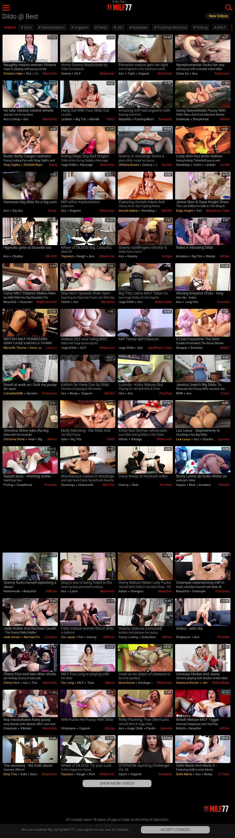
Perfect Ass (96, 774)
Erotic (197, 164)
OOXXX (166, 210)
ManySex (108, 302)
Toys (90, 682)
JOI (119, 27)
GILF (77, 73)
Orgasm (81, 27)
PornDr (224, 485)
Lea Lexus (183, 439)
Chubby (17, 256)
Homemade (12, 591)
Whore (124, 439)
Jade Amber (12, 637)
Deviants (165, 119)
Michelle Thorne (15, 347)
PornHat (223, 302)
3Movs (52, 439)
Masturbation (53, 27)
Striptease (183, 637)
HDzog (110, 728)
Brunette (196, 347)
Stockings (183, 164)
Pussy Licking (129, 637)
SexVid (167, 164)
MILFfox (109, 485)
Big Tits (81, 119)
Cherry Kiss (11, 682)
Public (201, 210)
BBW (180, 393)
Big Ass (17, 210)
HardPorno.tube (160, 347)
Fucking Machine (171, 27)
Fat (81, 637)
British (181, 728)
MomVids (50, 73)
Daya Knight (185, 210)
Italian (123, 591)
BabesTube (163, 302)
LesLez (51, 347)
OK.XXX (51, 256)
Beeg (53, 164)
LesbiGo (51, 637)
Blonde (94, 119)
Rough (81, 256)
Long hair (191, 302)
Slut (28, 73)
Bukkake (139, 27)
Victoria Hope (13, 73)
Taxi (34, 682)
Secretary (33, 393)
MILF (221, 27)
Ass (122, 73)
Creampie (183, 119)
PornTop (165, 393)
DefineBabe (220, 682)
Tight (131, 73)
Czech (38, 73)
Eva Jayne (68, 637)
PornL (52, 210)
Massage (86, 164)
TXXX (110, 439)
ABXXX (109, 393)
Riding (202, 27)
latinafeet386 (13, 393)
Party (102, 27)
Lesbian (67, 119)
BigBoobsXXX (46, 302)
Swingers (137, 591)
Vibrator (26, 728)
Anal (31, 439)
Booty (74, 393)
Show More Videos (117, 783)
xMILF (224, 347)
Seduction (148, 637)
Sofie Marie (184, 774)
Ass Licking (11, 119)
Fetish (66, 302)
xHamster (107, 73)
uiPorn (167, 637)
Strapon (182, 347)
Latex (73, 591)
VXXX (110, 119)
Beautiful (125, 119)
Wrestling (147, 210)
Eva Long (68, 682)
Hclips (167, 256)
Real (134, 485)
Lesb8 (224, 164)
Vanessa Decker (188, 682)
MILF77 (117, 7)
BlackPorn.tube (217, 210)
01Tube (223, 774)
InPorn (224, 119)
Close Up (183, 73)
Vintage (136, 439)
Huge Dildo (69, 164)
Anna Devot (127, 682)
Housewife (26, 302)
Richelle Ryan (32, 164)
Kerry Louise (38, 347)
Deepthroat (200, 119)
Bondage (144, 682)
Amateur (182, 256)
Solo (27, 27)
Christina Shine (14, 439)
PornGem (222, 591)
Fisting (8, 485)
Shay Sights (12, 164)
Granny (66, 73)
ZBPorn (51, 591)
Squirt (123, 774)
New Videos (218, 16)
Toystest (67, 256)
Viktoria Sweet (129, 164)
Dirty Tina (10, 774)
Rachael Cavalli (34, 637)
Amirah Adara (129, 210)
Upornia (223, 439)
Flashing (151, 728)
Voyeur (181, 485)
